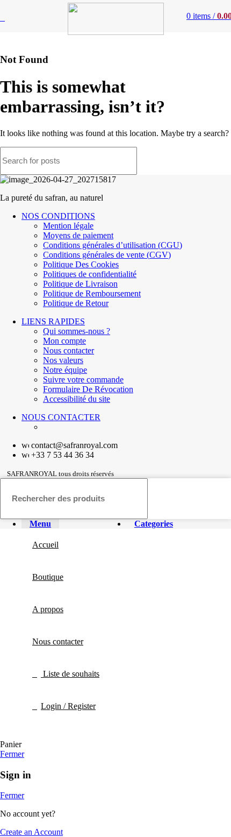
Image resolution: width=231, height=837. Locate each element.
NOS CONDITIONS (58, 216)
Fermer (12, 753)
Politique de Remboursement (92, 293)
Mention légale (68, 225)
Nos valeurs (63, 360)
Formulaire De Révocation (88, 389)
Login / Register (68, 706)
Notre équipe (65, 369)
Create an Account (31, 831)
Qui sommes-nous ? (76, 331)
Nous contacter (68, 350)
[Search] (216, 161)
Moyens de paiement (78, 235)
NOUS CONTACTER (60, 417)
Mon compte (64, 340)
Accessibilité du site (76, 398)
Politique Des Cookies (81, 264)
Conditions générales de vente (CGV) (107, 254)
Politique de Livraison (80, 283)
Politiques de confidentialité (89, 274)
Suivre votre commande (83, 379)
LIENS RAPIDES (53, 321)
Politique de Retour (76, 303)
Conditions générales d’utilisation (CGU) (112, 245)
